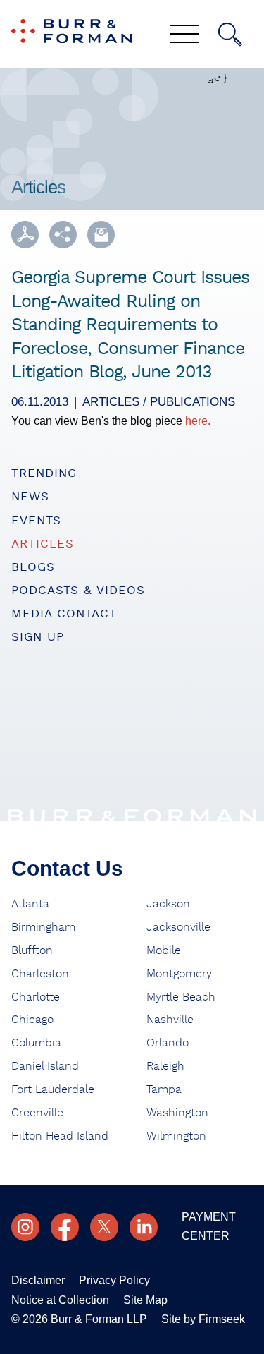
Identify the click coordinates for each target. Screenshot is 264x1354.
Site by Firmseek (203, 1319)
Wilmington (176, 1136)
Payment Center (209, 1226)
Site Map (145, 1300)
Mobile (163, 950)
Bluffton (32, 950)
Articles (42, 544)
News (30, 496)
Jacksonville (178, 927)
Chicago (32, 1019)
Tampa (164, 1089)
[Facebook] (65, 1227)
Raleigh (165, 1066)
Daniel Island (45, 1066)
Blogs (33, 567)
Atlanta (30, 903)
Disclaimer (38, 1280)
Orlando (167, 1042)
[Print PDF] (25, 234)
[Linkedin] (144, 1227)
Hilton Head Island (59, 1136)
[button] (63, 234)
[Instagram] (25, 1227)
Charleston (40, 973)
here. (197, 421)
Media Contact (64, 613)
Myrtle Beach (180, 997)
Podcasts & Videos (78, 590)
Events (36, 520)
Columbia (36, 1042)
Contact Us (67, 868)
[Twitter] (104, 1227)
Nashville (170, 1019)
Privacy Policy (114, 1280)
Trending (44, 473)
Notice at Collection (60, 1300)
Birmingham (43, 927)
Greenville (37, 1112)
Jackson (168, 903)
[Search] (230, 35)
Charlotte (35, 997)
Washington (177, 1112)
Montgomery (179, 973)
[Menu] (184, 35)
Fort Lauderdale (52, 1089)
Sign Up (37, 637)
